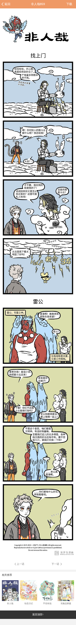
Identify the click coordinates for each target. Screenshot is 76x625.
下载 (69, 4)
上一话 (20, 564)
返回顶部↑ (38, 614)
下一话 (56, 564)
